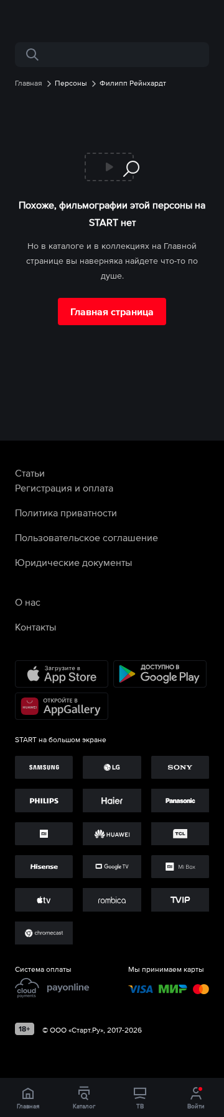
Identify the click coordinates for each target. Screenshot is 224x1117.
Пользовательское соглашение (86, 537)
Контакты (35, 626)
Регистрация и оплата (64, 487)
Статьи (30, 472)
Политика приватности (66, 512)
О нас (27, 602)
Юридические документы (73, 562)
